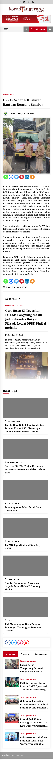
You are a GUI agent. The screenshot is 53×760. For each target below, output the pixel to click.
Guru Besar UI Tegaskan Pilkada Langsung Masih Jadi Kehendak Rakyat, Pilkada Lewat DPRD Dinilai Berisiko (25, 319)
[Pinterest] (21, 177)
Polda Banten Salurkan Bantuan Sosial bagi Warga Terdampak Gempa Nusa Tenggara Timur (33, 741)
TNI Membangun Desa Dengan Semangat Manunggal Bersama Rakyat (23, 627)
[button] (26, 29)
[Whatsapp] (5, 177)
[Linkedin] (27, 177)
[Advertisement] (26, 59)
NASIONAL (8, 94)
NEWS (20, 305)
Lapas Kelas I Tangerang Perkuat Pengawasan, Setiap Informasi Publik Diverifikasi (31, 668)
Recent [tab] (26, 654)
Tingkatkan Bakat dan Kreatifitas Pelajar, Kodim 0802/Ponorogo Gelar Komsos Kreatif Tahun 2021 (24, 428)
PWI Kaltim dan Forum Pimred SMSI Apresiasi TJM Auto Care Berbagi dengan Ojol (33, 686)
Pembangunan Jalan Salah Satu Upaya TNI (23, 509)
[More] (32, 177)
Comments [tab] (42, 654)
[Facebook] (11, 177)
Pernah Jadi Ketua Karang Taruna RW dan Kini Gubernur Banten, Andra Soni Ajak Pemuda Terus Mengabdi (33, 722)
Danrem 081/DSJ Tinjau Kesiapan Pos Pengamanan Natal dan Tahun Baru (25, 469)
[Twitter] (16, 177)
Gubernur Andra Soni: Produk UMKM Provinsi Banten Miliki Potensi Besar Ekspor (34, 704)
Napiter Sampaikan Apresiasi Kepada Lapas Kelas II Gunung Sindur (22, 586)
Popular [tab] (11, 654)
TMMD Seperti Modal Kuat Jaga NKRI (23, 547)
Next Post (11, 299)
